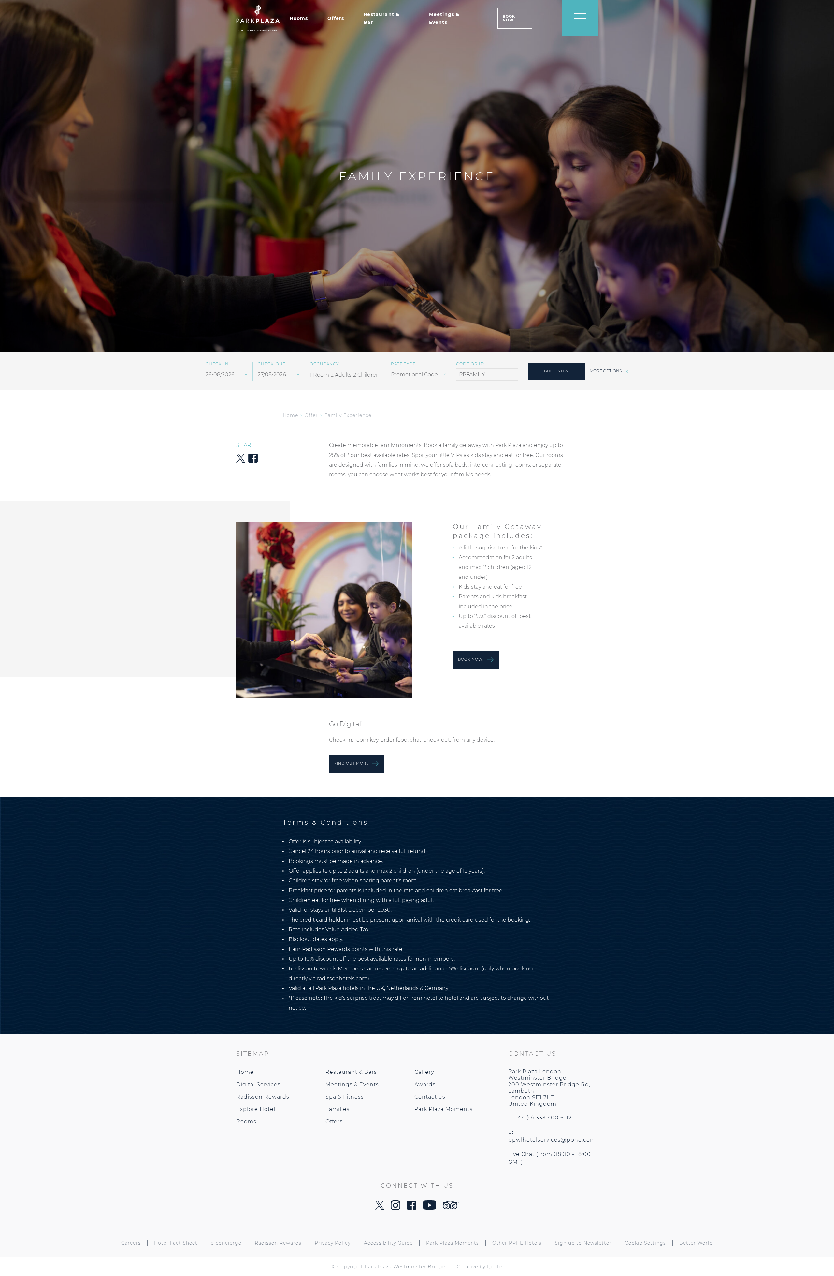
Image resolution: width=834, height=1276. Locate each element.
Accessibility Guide (388, 1243)
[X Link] (379, 1208)
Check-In (217, 364)
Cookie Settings (645, 1243)
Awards (425, 1084)
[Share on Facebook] (253, 461)
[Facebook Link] (411, 1208)
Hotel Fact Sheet (175, 1243)
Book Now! (471, 659)
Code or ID (470, 364)
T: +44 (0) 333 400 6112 (540, 1118)
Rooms (299, 18)
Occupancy (324, 364)
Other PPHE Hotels (516, 1243)
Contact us (429, 1097)
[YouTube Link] (429, 1208)
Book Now (509, 18)
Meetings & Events (352, 1084)
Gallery (424, 1072)
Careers (131, 1243)
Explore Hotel (255, 1109)
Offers (335, 18)
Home (290, 415)
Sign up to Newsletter (583, 1243)
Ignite (494, 1266)
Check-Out (271, 364)
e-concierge (226, 1243)
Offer (311, 415)
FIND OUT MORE (352, 763)
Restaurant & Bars (351, 1072)
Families (337, 1109)
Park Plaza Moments (443, 1109)
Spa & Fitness (344, 1097)
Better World (696, 1243)
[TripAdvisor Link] (451, 1208)
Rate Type (403, 364)
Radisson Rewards (262, 1097)
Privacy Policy (333, 1243)
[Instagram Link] (395, 1208)
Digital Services (258, 1084)
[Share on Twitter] (240, 461)
